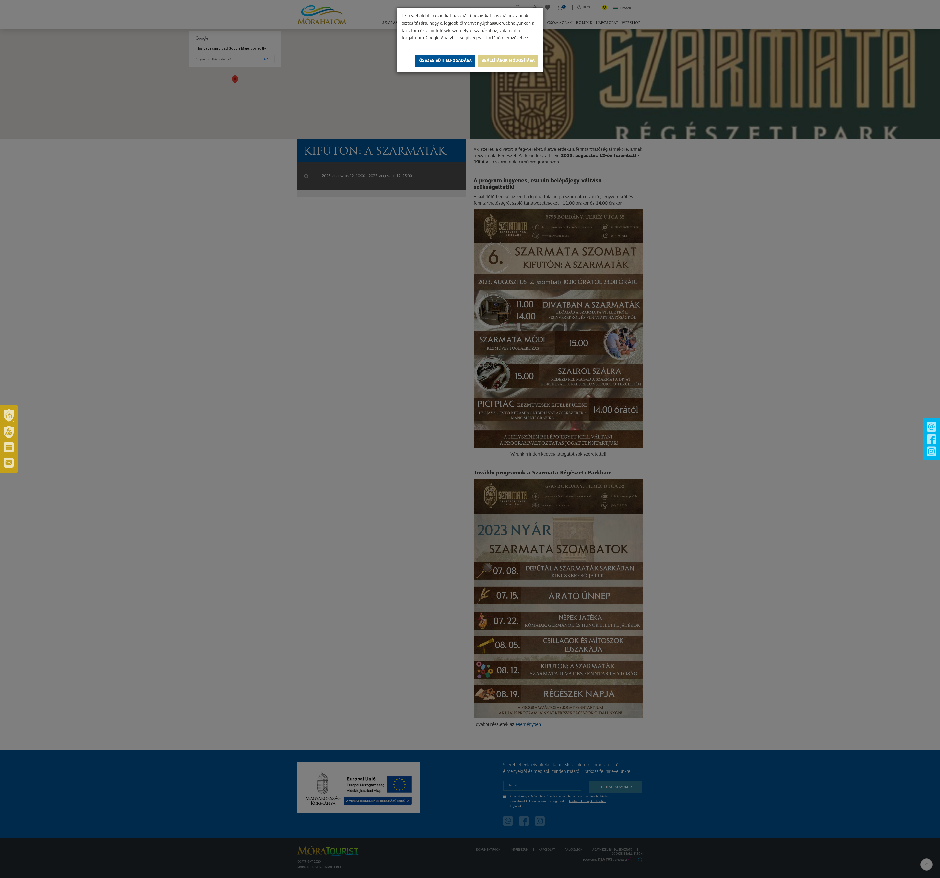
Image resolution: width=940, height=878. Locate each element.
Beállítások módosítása (508, 61)
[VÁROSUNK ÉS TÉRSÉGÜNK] (9, 415)
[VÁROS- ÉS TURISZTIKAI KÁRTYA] (9, 447)
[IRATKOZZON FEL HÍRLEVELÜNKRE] (9, 462)
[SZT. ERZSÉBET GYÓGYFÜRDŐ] (9, 432)
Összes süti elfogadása (445, 61)
